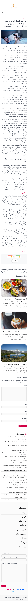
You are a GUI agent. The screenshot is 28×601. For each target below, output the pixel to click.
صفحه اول (22, 508)
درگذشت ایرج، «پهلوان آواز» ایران (20, 489)
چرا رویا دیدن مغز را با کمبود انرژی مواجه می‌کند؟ (17, 482)
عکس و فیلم (21, 534)
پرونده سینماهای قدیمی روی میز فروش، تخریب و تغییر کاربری (15, 465)
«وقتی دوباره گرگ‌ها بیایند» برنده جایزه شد (19, 462)
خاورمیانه (22, 521)
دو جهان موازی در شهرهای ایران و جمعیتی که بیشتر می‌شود (15, 499)
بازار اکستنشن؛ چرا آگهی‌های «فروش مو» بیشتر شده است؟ (15, 494)
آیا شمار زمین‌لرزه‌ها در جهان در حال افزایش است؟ (17, 480)
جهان (24, 517)
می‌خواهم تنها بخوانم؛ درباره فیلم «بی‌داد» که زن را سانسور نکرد (15, 477)
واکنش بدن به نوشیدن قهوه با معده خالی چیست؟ (15, 331)
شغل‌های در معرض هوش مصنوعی (20, 447)
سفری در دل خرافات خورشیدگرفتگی (20, 484)
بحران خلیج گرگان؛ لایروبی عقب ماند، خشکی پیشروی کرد (16, 436)
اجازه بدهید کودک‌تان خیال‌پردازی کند (20, 467)
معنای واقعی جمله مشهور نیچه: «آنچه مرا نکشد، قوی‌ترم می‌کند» (15, 475)
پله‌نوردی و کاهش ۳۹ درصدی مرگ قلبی (19, 450)
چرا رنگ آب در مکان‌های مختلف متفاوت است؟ (15, 364)
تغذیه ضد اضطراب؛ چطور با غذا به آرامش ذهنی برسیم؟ (16, 487)
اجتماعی (23, 525)
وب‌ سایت (24, 418)
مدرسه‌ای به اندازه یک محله (21, 439)
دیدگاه (25, 385)
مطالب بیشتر (23, 193)
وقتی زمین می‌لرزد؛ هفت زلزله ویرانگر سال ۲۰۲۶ (17, 460)
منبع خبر (24, 251)
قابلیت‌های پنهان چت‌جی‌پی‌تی (21, 497)
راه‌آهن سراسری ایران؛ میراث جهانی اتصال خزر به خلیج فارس (15, 472)
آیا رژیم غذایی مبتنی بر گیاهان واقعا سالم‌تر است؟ (15, 299)
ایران (24, 512)
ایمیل (25, 411)
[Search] (2, 13)
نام (26, 404)
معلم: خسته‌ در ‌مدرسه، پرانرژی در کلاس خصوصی (17, 445)
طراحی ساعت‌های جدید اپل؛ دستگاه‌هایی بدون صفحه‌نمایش (15, 470)
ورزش (24, 538)
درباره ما (23, 547)
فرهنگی (23, 542)
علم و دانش (24, 18)
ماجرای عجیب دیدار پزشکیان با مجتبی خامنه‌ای (18, 492)
